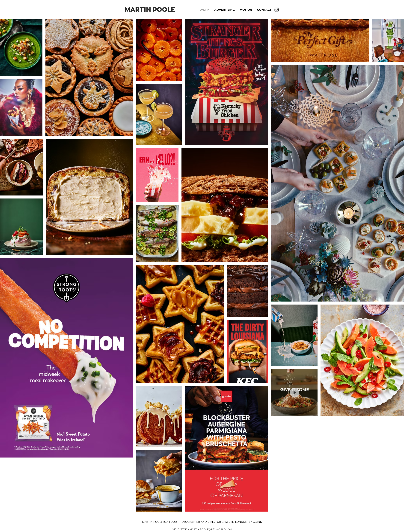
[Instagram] (276, 10)
